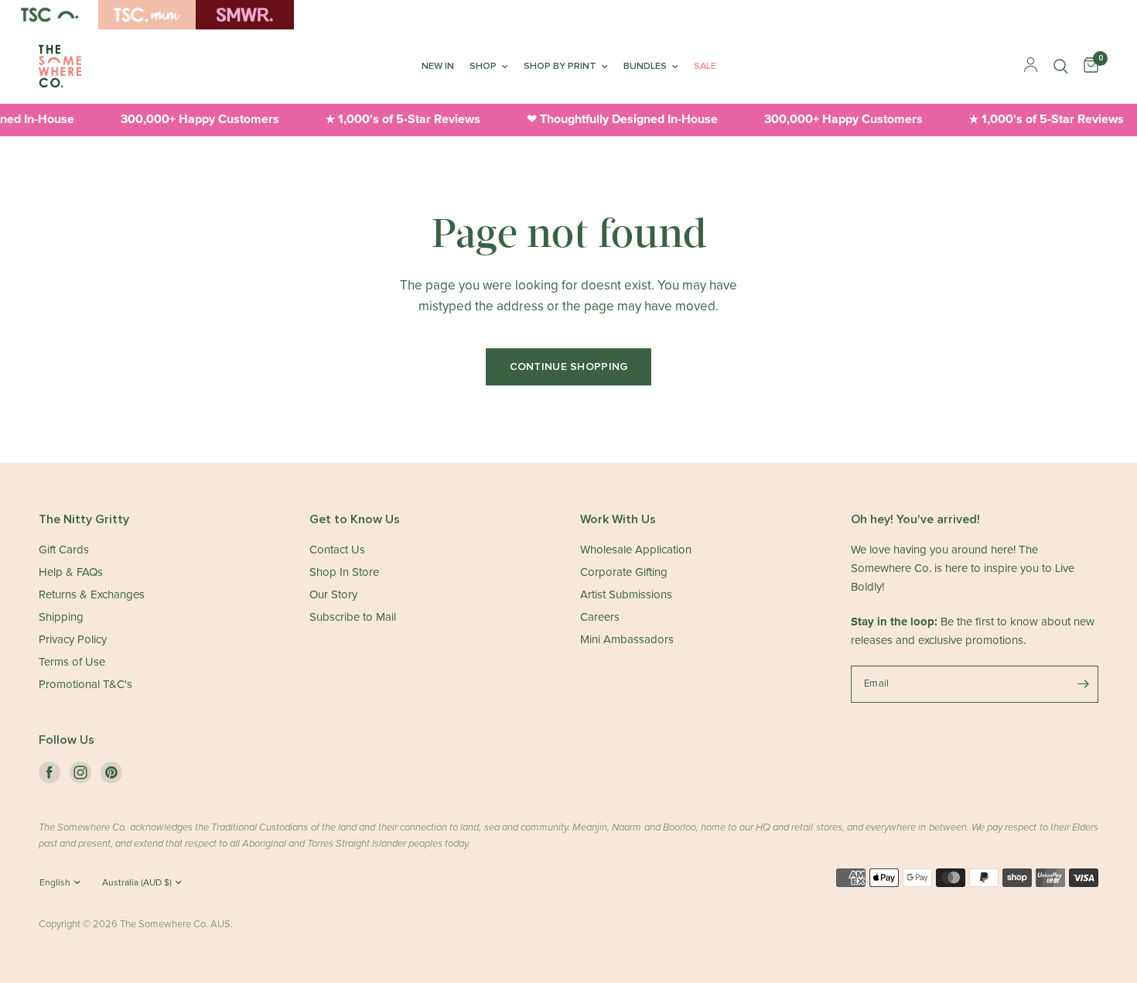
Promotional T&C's (85, 684)
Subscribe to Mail (352, 617)
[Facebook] (49, 772)
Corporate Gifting (624, 572)
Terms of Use (72, 662)
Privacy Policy (73, 640)
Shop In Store (344, 572)
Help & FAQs (71, 572)
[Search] (1061, 66)
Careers (600, 617)
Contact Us (337, 550)
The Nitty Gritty (84, 519)
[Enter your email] (1082, 684)
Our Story (333, 595)
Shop (483, 66)
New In (438, 66)
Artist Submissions (626, 595)
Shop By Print (560, 66)
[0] (1087, 66)
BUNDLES (645, 66)
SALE (705, 66)
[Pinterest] (111, 772)
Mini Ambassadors (627, 640)
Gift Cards (64, 550)
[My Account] (1031, 66)
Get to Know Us (354, 519)
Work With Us (618, 519)
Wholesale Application (635, 550)
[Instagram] (80, 772)
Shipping (61, 617)
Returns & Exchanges (92, 595)
